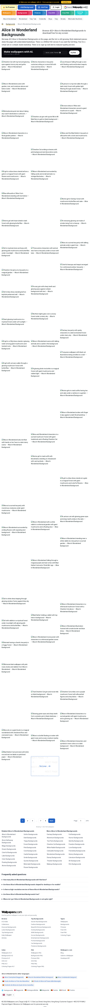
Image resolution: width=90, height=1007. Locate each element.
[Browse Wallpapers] (14, 13)
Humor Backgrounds (76, 838)
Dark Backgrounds (30, 838)
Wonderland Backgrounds (56, 854)
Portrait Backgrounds (38, 940)
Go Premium (10, 7)
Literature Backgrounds (77, 857)
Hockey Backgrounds (38, 930)
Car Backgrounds (36, 943)
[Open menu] (86, 7)
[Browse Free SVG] (58, 13)
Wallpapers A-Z (7, 953)
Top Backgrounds (7, 932)
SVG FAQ (34, 961)
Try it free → (66, 2)
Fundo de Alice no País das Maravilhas (17, 981)
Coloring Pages (80, 12)
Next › (52, 821)
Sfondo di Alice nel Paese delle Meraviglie (47, 981)
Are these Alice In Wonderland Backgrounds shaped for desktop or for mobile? (32, 884)
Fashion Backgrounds (38, 924)
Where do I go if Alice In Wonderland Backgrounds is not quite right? (28, 899)
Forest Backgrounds (31, 844)
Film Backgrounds (75, 864)
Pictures (38, 13)
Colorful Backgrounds (9, 852)
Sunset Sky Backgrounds (39, 921)
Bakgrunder (45, 990)
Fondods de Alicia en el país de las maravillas (19, 985)
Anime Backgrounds (9, 865)
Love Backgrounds (75, 847)
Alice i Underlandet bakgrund (67, 977)
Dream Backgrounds (9, 849)
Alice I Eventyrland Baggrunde (14, 977)
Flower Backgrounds (31, 867)
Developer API (65, 958)
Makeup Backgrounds (54, 864)
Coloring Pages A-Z (8, 966)
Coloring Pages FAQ (37, 966)
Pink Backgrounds (30, 847)
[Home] (2, 24)
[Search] (81, 7)
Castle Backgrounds (31, 854)
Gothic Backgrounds (31, 834)
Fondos (72, 990)
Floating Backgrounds (9, 862)
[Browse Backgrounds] (30, 13)
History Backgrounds (76, 854)
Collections (5, 924)
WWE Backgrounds (37, 932)
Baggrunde (19, 990)
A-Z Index (5, 921)
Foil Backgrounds (74, 834)
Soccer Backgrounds (37, 935)
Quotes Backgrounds (31, 861)
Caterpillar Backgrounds (55, 851)
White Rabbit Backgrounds (56, 847)
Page (75, 821)
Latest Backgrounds (8, 930)
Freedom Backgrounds (76, 844)
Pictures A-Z (6, 958)
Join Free (44, 7)
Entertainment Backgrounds (40, 938)
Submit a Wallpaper (67, 955)
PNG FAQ (34, 963)
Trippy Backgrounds (30, 841)
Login (57, 7)
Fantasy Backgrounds (54, 834)
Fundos (55, 990)
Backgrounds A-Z (7, 955)
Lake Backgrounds (8, 856)
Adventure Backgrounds (55, 838)
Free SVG (52, 13)
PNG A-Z (4, 963)
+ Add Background (26, 7)
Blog (62, 953)
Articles (4, 938)
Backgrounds (22, 13)
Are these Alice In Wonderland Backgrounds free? (21, 894)
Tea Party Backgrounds (55, 841)
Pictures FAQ (35, 958)
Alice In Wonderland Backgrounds (8, 835)
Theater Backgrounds (54, 861)
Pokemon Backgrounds (38, 946)
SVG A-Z (4, 961)
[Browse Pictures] (44, 13)
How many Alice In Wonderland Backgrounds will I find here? (25, 880)
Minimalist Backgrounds (32, 864)
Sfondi (64, 990)
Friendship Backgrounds (77, 851)
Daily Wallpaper (7, 935)
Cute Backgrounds (30, 851)
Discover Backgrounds (9, 927)
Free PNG (65, 13)
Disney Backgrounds (54, 857)
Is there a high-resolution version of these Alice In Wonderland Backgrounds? (31, 889)
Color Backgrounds (8, 859)
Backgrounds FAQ (37, 955)
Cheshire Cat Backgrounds (56, 844)
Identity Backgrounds (76, 841)
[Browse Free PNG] (72, 13)
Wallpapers (7, 13)
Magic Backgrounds (8, 846)
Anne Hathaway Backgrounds (7, 841)
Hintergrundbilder (32, 990)
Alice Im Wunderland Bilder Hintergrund (40, 977)
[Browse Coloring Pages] (86, 13)
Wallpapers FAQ (36, 953)
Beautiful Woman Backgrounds (41, 927)
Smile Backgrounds (30, 857)
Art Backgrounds (74, 861)
